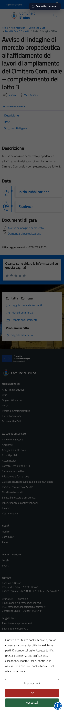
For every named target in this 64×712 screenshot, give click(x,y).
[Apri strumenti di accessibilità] (58, 706)
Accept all (32, 702)
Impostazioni (32, 683)
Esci (32, 693)
